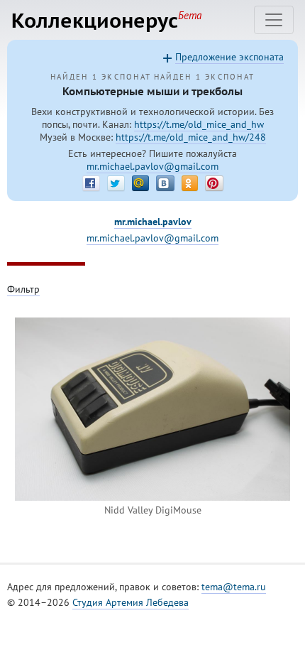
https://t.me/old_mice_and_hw (199, 124)
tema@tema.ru (233, 586)
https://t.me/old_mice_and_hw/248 (191, 137)
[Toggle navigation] (274, 20)
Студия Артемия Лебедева (130, 602)
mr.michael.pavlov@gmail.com (152, 166)
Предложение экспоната (229, 56)
